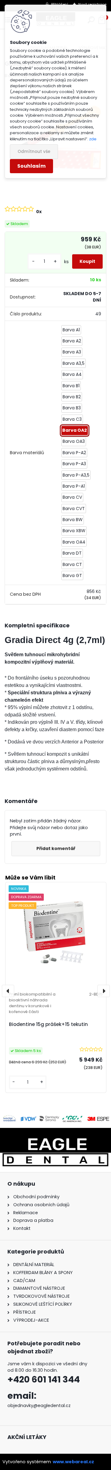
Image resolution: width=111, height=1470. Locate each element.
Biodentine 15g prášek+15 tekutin (48, 1024)
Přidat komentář (55, 848)
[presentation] (8, 991)
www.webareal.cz (73, 1462)
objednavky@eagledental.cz (39, 1405)
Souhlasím (31, 166)
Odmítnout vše (34, 151)
